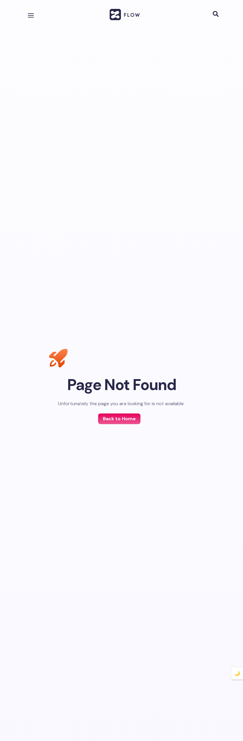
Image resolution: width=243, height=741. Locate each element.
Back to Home (119, 419)
